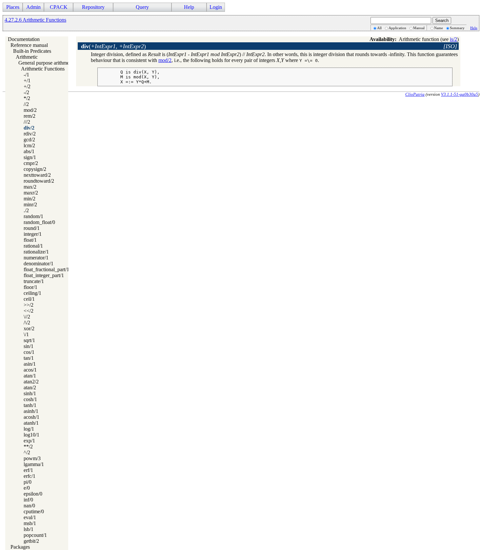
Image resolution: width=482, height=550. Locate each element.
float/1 (30, 240)
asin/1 (30, 364)
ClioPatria (415, 94)
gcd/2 (29, 139)
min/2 (29, 198)
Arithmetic (27, 57)
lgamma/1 (34, 464)
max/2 (30, 187)
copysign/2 (35, 169)
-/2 (26, 92)
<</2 (28, 311)
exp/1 (29, 440)
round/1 (32, 228)
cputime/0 (34, 511)
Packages (20, 547)
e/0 (27, 488)
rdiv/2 (30, 133)
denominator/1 (38, 263)
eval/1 (30, 517)
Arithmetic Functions (43, 68)
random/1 (33, 216)
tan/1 (29, 358)
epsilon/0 (33, 494)
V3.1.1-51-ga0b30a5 (459, 94)
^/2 (27, 452)
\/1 (26, 334)
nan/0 (29, 505)
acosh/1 (31, 417)
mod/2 (30, 110)
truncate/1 (34, 281)
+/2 (27, 86)
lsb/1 (28, 529)
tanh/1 (30, 405)
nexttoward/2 (37, 175)
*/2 (27, 98)
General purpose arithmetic (46, 63)
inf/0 (28, 499)
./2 (26, 210)
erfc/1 (29, 476)
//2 (26, 104)
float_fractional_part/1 (46, 269)
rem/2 (29, 116)
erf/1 (28, 470)
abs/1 (29, 151)
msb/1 (30, 523)
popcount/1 (35, 535)
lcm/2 (29, 145)
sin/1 (28, 346)
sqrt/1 (29, 340)
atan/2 (30, 387)
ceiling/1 (32, 293)
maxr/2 (31, 192)
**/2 (28, 446)
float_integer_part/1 (44, 275)
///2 (27, 122)
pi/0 (27, 482)
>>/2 (28, 305)
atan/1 (30, 375)
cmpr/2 (31, 163)
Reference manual (29, 45)
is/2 (453, 39)
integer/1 (33, 234)
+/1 (27, 80)
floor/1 (30, 287)
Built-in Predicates (32, 51)
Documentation (24, 39)
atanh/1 (31, 423)
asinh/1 (31, 411)
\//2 (27, 316)
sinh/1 (30, 393)
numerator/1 (36, 257)
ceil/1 (29, 299)
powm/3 (32, 458)
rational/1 (33, 246)
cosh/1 (30, 399)
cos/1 (29, 352)
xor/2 (29, 328)
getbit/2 (31, 541)
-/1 (26, 74)
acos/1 (30, 370)
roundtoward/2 (39, 181)
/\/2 (27, 322)
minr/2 (30, 204)
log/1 (29, 429)
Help (473, 28)
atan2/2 (31, 381)
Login (216, 7)
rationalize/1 (36, 252)
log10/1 (31, 435)
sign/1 (30, 157)
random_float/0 (39, 222)
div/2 (29, 128)
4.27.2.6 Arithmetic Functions (35, 20)
